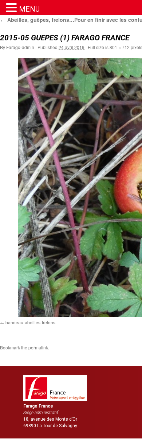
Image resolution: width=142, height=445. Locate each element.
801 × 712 (120, 47)
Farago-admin (20, 47)
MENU (29, 9)
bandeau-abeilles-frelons (30, 322)
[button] (12, 8)
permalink (38, 347)
